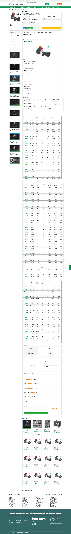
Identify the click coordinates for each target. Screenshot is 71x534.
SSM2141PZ (38, 497)
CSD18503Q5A (52, 500)
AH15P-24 (56, 483)
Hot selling (18, 518)
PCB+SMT (41, 7)
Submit (51, 27)
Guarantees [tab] (51, 32)
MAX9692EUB (24, 505)
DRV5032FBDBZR (11, 504)
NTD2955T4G (24, 501)
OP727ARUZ (24, 506)
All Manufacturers (19, 522)
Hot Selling (22, 7)
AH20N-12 (46, 483)
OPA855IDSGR (38, 506)
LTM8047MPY (26, 432)
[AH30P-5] (37, 458)
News (9, 520)
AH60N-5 (56, 449)
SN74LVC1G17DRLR (25, 504)
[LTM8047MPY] (27, 424)
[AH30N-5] (57, 458)
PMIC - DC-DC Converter (18, 9)
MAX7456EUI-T (24, 499)
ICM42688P (11, 497)
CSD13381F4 (38, 504)
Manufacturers (29, 7)
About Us (10, 518)
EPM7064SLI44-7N (39, 499)
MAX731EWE (52, 505)
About (53, 7)
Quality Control (47, 7)
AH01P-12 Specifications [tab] (27, 32)
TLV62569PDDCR (53, 506)
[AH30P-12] (27, 458)
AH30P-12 (25, 466)
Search (47, 4)
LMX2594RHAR (52, 501)
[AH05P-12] (27, 441)
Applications (35, 7)
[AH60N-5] (57, 441)
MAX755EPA (11, 501)
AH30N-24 (46, 466)
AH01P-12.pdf (32, 21)
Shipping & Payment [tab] (40, 32)
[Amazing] (58, 408)
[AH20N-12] (47, 475)
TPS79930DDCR (52, 503)
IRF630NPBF (38, 503)
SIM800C (37, 500)
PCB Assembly (11, 524)
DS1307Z (23, 503)
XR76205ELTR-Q (11, 505)
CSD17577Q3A (38, 501)
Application (31, 2)
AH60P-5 (46, 449)
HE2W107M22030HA (53, 498)
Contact (58, 7)
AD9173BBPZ (11, 498)
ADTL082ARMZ (38, 505)
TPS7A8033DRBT (25, 502)
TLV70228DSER (11, 502)
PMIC (12, 9)
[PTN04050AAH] (47, 424)
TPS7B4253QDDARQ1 (53, 502)
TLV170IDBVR (11, 506)
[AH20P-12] (27, 475)
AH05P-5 (36, 449)
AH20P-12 (25, 483)
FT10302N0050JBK (39, 498)
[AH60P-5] (47, 441)
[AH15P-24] (57, 475)
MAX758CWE (52, 504)
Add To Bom (30, 28)
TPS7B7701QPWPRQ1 (39, 502)
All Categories (13, 7)
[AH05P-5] (37, 441)
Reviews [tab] (34, 32)
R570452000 (24, 500)
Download (35, 2)
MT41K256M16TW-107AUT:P (27, 497)
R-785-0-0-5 (57, 432)
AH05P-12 (25, 449)
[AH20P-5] (37, 475)
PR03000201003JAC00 (12, 499)
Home (10, 9)
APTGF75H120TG (53, 499)
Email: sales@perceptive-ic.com (55, 518)
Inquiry (24, 28)
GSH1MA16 (24, 498)
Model (28, 2)
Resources (25, 520)
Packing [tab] (46, 32)
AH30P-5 (36, 466)
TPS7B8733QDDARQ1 (12, 503)
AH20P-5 (36, 483)
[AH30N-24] (47, 458)
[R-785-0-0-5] (57, 424)
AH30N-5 (56, 466)
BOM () (60, 4)
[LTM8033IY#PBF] (37, 424)
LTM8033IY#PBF (52, 497)
